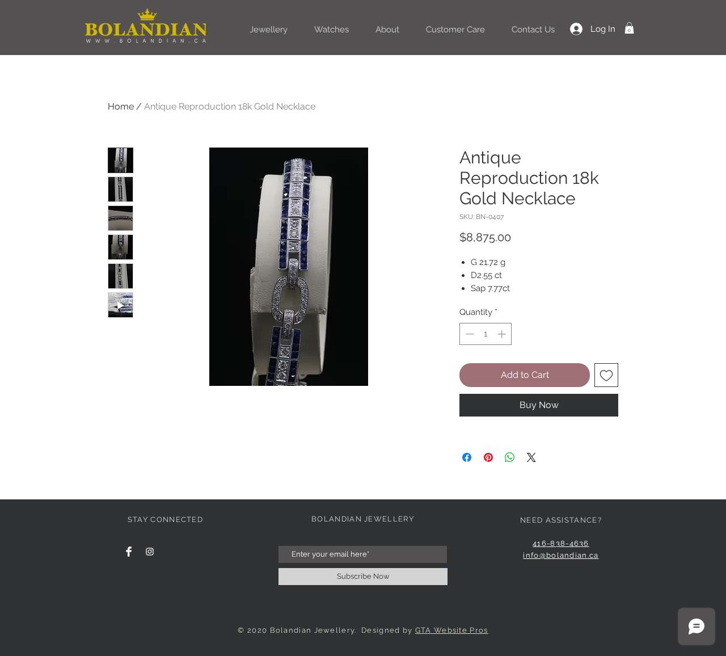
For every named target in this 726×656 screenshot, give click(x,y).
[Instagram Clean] (150, 551)
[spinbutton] (485, 333)
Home (121, 106)
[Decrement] (468, 333)
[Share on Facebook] (467, 457)
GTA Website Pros (451, 630)
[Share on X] (531, 457)
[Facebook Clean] (129, 551)
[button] (629, 27)
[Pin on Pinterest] (488, 457)
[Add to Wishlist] (606, 375)
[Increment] (502, 333)
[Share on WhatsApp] (510, 457)
